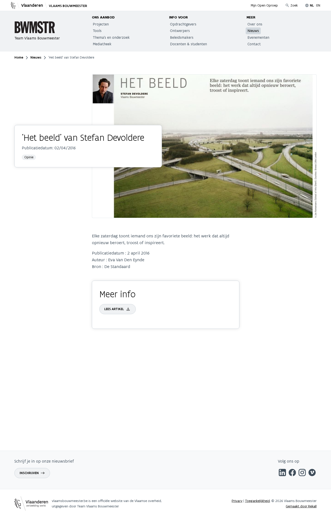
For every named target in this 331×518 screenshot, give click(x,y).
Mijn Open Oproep (264, 5)
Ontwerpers (180, 30)
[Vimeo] (312, 473)
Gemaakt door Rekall (301, 506)
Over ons (254, 24)
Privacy (237, 501)
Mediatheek (102, 44)
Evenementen (258, 37)
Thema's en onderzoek (111, 37)
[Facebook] (292, 473)
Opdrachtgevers (183, 24)
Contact (254, 44)
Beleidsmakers (181, 37)
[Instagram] (302, 473)
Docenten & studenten (188, 44)
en (318, 5)
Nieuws (253, 30)
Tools (97, 30)
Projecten (101, 24)
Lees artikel (114, 309)
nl (312, 5)
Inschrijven (29, 473)
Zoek (294, 5)
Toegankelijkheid (257, 501)
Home (18, 57)
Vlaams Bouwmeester (68, 6)
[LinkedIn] (282, 473)
